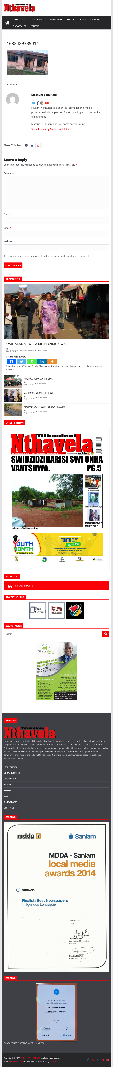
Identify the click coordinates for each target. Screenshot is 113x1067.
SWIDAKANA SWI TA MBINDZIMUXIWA (36, 344)
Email (7, 227)
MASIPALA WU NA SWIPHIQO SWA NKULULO (44, 407)
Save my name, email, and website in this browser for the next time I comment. (48, 256)
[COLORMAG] (30, 727)
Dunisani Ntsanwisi (26, 350)
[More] (52, 361)
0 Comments (42, 350)
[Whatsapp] (32, 361)
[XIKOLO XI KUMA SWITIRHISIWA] (13, 381)
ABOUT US (95, 19)
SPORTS (82, 19)
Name (8, 214)
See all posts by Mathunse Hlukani (51, 129)
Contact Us (36, 26)
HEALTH (70, 19)
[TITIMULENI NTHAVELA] (7, 23)
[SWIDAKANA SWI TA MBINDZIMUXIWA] (56, 311)
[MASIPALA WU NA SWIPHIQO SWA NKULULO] (13, 409)
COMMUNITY (56, 19)
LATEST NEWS (19, 19)
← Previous (10, 84)
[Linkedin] (42, 361)
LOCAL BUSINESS (38, 19)
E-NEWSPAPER (19, 26)
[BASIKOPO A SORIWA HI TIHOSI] (13, 395)
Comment (10, 173)
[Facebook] (11, 361)
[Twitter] (21, 361)
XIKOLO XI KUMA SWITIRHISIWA (38, 378)
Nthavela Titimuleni (24, 585)
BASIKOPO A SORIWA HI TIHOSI (38, 393)
